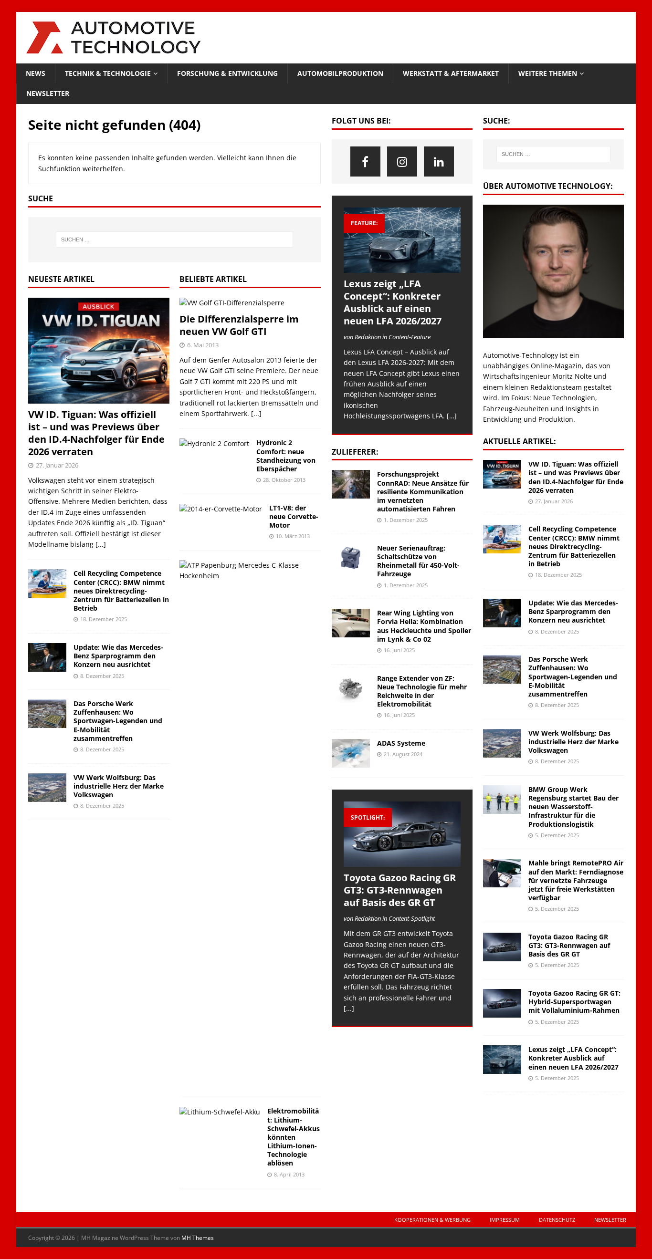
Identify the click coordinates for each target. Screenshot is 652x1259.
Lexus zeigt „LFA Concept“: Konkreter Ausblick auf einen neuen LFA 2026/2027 (393, 302)
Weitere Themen (547, 73)
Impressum (505, 1219)
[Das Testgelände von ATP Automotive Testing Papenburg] (246, 571)
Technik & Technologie (108, 73)
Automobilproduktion (340, 73)
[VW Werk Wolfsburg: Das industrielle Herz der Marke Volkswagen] (47, 787)
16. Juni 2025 (399, 650)
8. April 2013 (289, 1174)
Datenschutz (557, 1219)
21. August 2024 (403, 754)
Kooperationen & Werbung (432, 1219)
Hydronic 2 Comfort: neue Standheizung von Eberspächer (285, 455)
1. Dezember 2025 (406, 519)
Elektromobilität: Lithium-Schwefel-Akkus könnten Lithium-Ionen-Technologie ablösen (293, 1136)
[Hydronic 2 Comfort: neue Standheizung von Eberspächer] (214, 443)
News (35, 73)
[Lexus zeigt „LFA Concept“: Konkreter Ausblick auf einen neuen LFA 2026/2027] (402, 240)
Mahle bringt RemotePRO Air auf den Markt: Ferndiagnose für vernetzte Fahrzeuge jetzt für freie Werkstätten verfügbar (575, 880)
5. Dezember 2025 (557, 835)
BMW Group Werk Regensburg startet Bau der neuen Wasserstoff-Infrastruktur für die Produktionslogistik (573, 807)
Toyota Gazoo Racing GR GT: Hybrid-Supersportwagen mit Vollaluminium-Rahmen (574, 1001)
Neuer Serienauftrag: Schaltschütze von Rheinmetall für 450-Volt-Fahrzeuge (418, 561)
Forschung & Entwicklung (227, 73)
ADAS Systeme (401, 743)
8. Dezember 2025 (102, 675)
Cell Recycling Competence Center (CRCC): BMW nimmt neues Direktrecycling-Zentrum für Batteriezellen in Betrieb (121, 591)
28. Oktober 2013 (284, 479)
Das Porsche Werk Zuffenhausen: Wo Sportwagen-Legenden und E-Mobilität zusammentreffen (118, 721)
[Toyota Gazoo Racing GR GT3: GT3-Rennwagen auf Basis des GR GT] (402, 834)
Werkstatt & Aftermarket (451, 73)
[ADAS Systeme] (351, 753)
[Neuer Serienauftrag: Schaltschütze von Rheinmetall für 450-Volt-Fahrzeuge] (351, 558)
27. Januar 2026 (57, 465)
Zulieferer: (355, 452)
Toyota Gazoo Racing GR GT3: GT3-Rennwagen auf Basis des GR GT (400, 890)
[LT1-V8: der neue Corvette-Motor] (220, 509)
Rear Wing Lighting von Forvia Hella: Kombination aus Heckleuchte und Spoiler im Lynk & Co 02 (424, 626)
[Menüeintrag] (365, 161)
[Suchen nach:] (174, 239)
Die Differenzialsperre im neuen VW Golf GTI (239, 325)
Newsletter (47, 93)
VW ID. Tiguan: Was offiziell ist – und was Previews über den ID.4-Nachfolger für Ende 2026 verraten (96, 433)
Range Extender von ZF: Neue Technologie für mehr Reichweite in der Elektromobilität (422, 691)
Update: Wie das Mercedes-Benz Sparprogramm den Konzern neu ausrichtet (118, 656)
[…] (452, 415)
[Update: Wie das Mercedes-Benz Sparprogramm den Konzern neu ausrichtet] (47, 657)
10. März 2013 (293, 536)
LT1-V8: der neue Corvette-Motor (293, 516)
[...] (100, 544)
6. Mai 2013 (203, 345)
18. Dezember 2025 (103, 619)
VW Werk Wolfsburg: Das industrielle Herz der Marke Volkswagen (119, 786)
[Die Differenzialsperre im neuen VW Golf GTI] (250, 303)
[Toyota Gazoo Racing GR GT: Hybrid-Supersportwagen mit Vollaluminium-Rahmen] (502, 1003)
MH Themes (197, 1238)
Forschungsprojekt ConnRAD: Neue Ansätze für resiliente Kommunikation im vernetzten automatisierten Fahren (423, 491)
